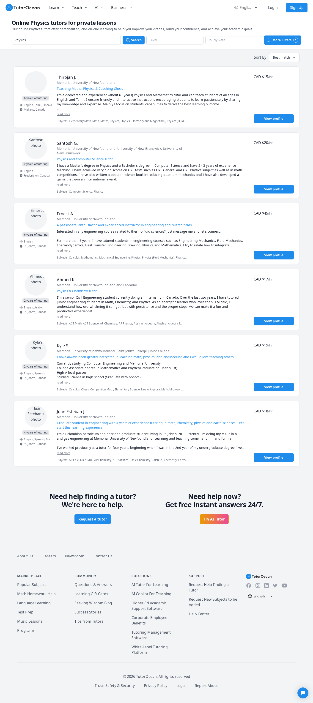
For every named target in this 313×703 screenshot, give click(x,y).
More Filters (284, 40)
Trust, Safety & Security (115, 685)
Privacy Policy (155, 685)
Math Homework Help (36, 593)
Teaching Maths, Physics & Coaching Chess (90, 88)
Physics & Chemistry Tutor (77, 291)
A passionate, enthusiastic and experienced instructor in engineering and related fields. (125, 225)
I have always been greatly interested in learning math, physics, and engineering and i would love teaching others (145, 357)
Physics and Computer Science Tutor (85, 159)
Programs (26, 630)
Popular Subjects (32, 584)
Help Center (199, 613)
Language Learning (34, 602)
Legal (181, 685)
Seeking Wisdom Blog (93, 602)
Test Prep (25, 612)
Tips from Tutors (88, 621)
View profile (273, 118)
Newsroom (74, 556)
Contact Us (103, 556)
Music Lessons (29, 621)
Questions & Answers (93, 584)
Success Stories (87, 612)
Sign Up (297, 7)
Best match (281, 57)
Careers (49, 556)
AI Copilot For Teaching (151, 593)
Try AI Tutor (214, 519)
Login (273, 7)
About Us (25, 556)
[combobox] (66, 40)
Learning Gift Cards (91, 593)
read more (63, 114)
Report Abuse (206, 685)
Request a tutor (92, 519)
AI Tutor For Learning (150, 584)
